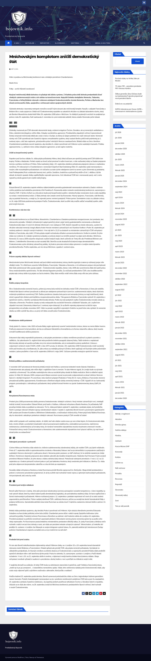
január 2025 (119, 176)
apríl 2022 (119, 311)
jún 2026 (118, 138)
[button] (144, 43)
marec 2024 (119, 203)
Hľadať (118, 54)
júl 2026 (118, 132)
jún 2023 (118, 235)
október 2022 (120, 279)
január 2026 (119, 143)
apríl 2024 (119, 197)
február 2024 (120, 208)
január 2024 (119, 214)
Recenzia (118, 479)
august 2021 (119, 355)
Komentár (118, 452)
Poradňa (118, 473)
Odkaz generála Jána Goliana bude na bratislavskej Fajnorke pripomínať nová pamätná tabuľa (128, 96)
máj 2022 (118, 306)
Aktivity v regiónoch (122, 414)
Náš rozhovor (120, 468)
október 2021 (120, 344)
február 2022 (120, 322)
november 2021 (121, 338)
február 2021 (120, 387)
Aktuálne (30, 43)
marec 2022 (119, 317)
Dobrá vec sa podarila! (124, 104)
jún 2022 (118, 300)
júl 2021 (118, 360)
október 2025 (120, 154)
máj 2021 (118, 371)
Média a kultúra (103, 43)
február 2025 (120, 170)
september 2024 (121, 186)
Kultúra (117, 457)
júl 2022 (118, 295)
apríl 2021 (119, 376)
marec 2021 (119, 382)
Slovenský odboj (121, 495)
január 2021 (119, 393)
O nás (17, 43)
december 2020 (121, 398)
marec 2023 (119, 252)
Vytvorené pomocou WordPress (14, 657)
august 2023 (119, 224)
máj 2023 (118, 241)
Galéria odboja (120, 430)
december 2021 (121, 333)
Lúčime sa (119, 463)
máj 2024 (118, 192)
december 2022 (121, 268)
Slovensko (60, 43)
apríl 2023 (119, 246)
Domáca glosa (120, 425)
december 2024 (121, 181)
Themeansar (40, 657)
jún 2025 (118, 159)
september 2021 (121, 349)
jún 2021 (118, 366)
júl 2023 (118, 230)
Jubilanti (118, 441)
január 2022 (119, 328)
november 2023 (121, 219)
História (75, 43)
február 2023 (120, 257)
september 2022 (121, 284)
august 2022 (119, 290)
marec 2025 (119, 165)
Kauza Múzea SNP (122, 446)
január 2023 (119, 262)
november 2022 (121, 273)
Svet (87, 43)
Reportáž (45, 43)
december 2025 (121, 149)
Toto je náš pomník (122, 506)
